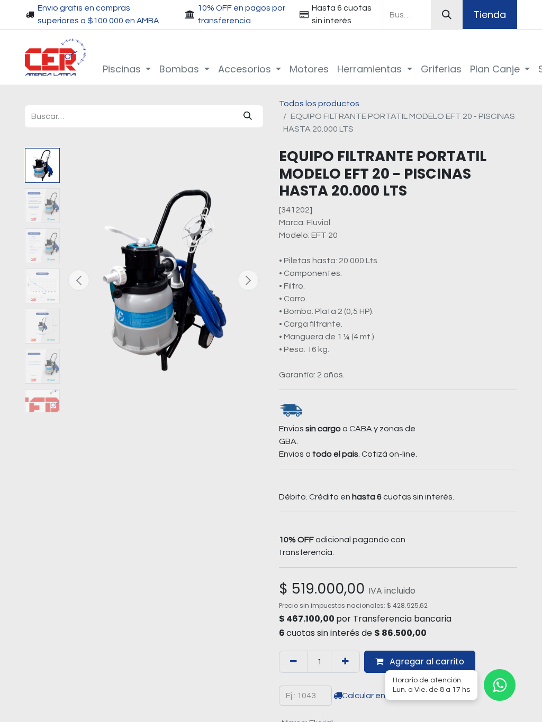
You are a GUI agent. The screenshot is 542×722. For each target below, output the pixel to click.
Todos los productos (319, 103)
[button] (79, 280)
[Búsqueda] (447, 14)
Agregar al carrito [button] (425, 661)
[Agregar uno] (345, 662)
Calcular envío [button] (369, 695)
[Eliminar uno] (293, 662)
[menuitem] (127, 69)
